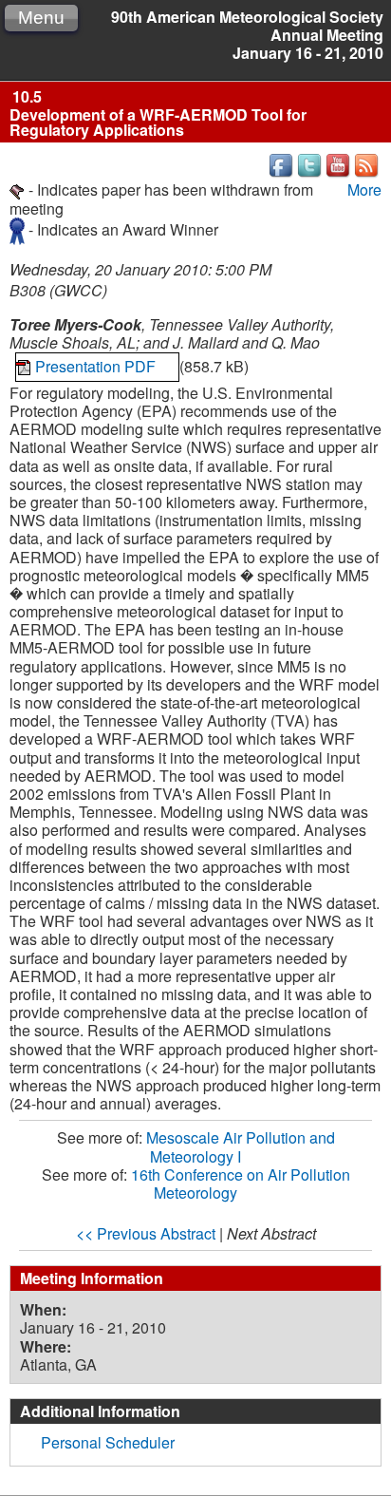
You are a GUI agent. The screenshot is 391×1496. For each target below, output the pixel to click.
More (364, 189)
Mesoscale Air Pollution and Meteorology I (240, 1146)
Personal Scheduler (108, 1442)
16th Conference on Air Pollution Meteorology (240, 1183)
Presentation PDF (97, 366)
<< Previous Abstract (145, 1233)
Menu (41, 18)
